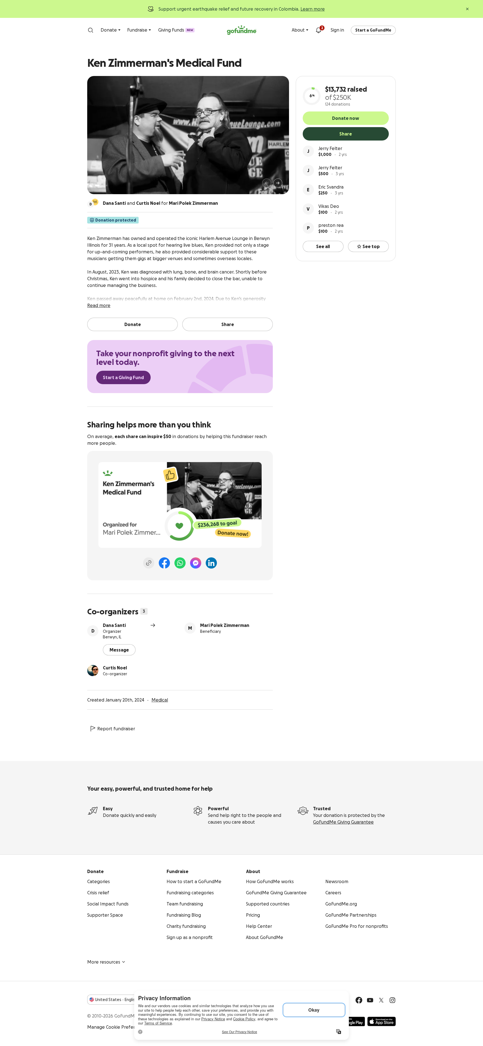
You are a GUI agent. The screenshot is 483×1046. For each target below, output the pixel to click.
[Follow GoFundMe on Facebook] (358, 1000)
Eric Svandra (331, 186)
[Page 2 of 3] (102, 185)
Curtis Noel (115, 667)
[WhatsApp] (180, 563)
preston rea (331, 225)
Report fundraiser (116, 728)
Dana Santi (114, 625)
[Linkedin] (211, 563)
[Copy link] (148, 563)
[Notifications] (318, 30)
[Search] (90, 30)
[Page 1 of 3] (97, 185)
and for (160, 203)
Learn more (312, 8)
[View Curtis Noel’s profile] (92, 670)
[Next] (277, 183)
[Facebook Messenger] (195, 563)
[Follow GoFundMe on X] (381, 1000)
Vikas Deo (328, 206)
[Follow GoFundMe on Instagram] (392, 1000)
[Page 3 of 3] (106, 185)
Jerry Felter (330, 148)
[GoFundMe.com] (241, 30)
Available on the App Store (381, 1021)
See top (371, 246)
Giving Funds (175, 29)
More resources (103, 961)
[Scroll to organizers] (95, 202)
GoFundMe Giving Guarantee (343, 821)
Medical (159, 699)
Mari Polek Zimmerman (224, 625)
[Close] (467, 8)
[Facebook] (164, 563)
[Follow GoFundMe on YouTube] (370, 1000)
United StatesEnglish (116, 999)
